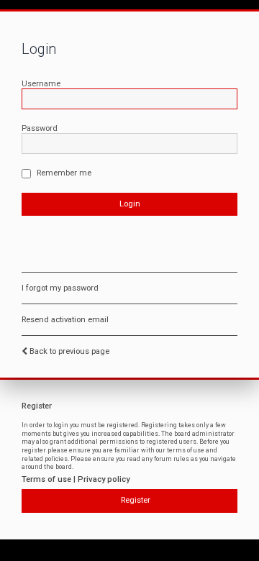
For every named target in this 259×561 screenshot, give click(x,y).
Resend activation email (65, 319)
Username (41, 83)
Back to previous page (69, 351)
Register (135, 500)
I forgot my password (60, 288)
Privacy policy (104, 479)
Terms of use (46, 479)
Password (40, 128)
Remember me (63, 173)
